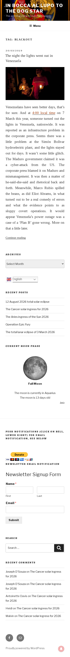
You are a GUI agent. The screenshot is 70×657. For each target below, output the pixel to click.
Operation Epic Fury (18, 324)
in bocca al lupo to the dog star (34, 8)
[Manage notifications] (61, 649)
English (16, 279)
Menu (37, 25)
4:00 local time (43, 113)
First (8, 495)
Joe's (62, 402)
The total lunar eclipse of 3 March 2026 (30, 332)
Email (11, 503)
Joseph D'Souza (16, 571)
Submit (14, 520)
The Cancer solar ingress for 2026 (27, 309)
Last (39, 495)
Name (11, 484)
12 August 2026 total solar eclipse (27, 301)
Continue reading (16, 237)
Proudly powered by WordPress (25, 648)
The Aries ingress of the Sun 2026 (27, 317)
